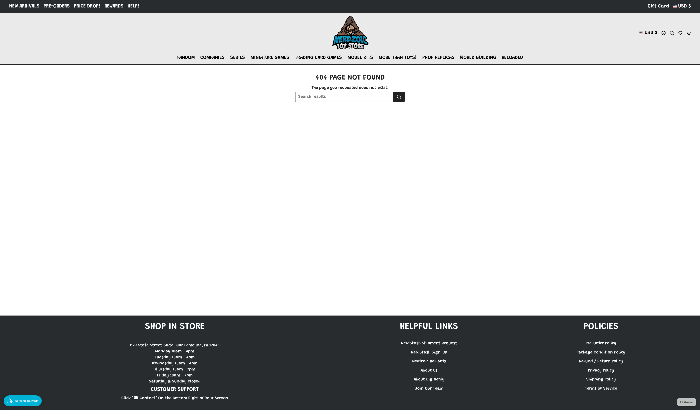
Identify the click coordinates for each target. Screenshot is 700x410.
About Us (429, 371)
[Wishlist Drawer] (680, 33)
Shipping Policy (601, 380)
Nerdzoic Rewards (429, 361)
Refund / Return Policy (601, 361)
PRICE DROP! (87, 6)
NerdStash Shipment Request (429, 343)
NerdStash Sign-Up (429, 353)
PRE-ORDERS (57, 6)
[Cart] (689, 33)
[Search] (399, 97)
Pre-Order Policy (601, 343)
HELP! (133, 6)
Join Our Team (429, 389)
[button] (186, 58)
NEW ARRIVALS (24, 6)
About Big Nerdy (429, 380)
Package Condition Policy (601, 353)
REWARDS (114, 6)
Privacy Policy (601, 371)
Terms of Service (601, 389)
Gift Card (658, 6)
